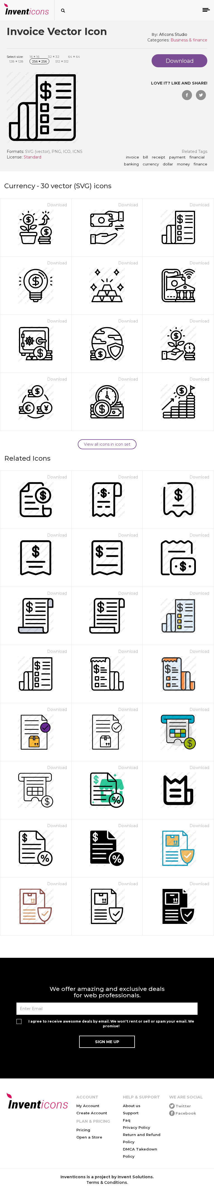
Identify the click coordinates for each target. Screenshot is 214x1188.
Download (57, 204)
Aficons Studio (173, 34)
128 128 (16, 61)
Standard (32, 157)
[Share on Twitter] (201, 95)
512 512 (62, 61)
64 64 (74, 56)
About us (131, 1105)
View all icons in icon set (107, 444)
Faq (126, 1120)
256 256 (39, 61)
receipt (158, 157)
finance (200, 164)
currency (151, 164)
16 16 (34, 56)
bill (145, 157)
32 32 (53, 56)
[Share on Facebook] (187, 95)
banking (131, 164)
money (183, 164)
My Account (87, 1105)
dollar (168, 164)
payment (177, 157)
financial (197, 157)
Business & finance (189, 40)
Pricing (83, 1130)
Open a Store (89, 1137)
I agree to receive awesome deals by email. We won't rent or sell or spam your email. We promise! (111, 1023)
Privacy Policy (136, 1127)
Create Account (91, 1113)
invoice (132, 157)
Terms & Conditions (106, 1182)
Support (130, 1113)
